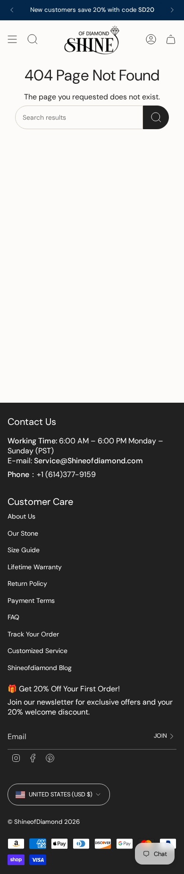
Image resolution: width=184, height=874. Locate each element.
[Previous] (12, 10)
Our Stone (23, 533)
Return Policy (27, 583)
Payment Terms (31, 600)
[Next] (172, 10)
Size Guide (24, 550)
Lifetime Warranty (35, 567)
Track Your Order (33, 634)
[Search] (156, 117)
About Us (21, 516)
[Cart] (171, 39)
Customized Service (37, 650)
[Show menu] (12, 39)
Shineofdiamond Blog (40, 667)
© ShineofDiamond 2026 (44, 822)
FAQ (13, 617)
